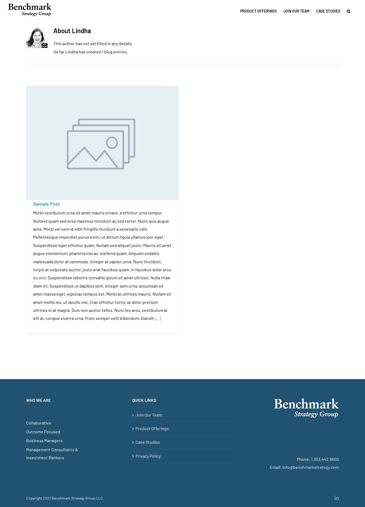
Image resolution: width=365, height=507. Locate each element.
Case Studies (147, 442)
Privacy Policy (148, 455)
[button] (348, 11)
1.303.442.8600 (325, 459)
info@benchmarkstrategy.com (310, 467)
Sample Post (46, 204)
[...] (158, 318)
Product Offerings (152, 428)
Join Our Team (148, 414)
